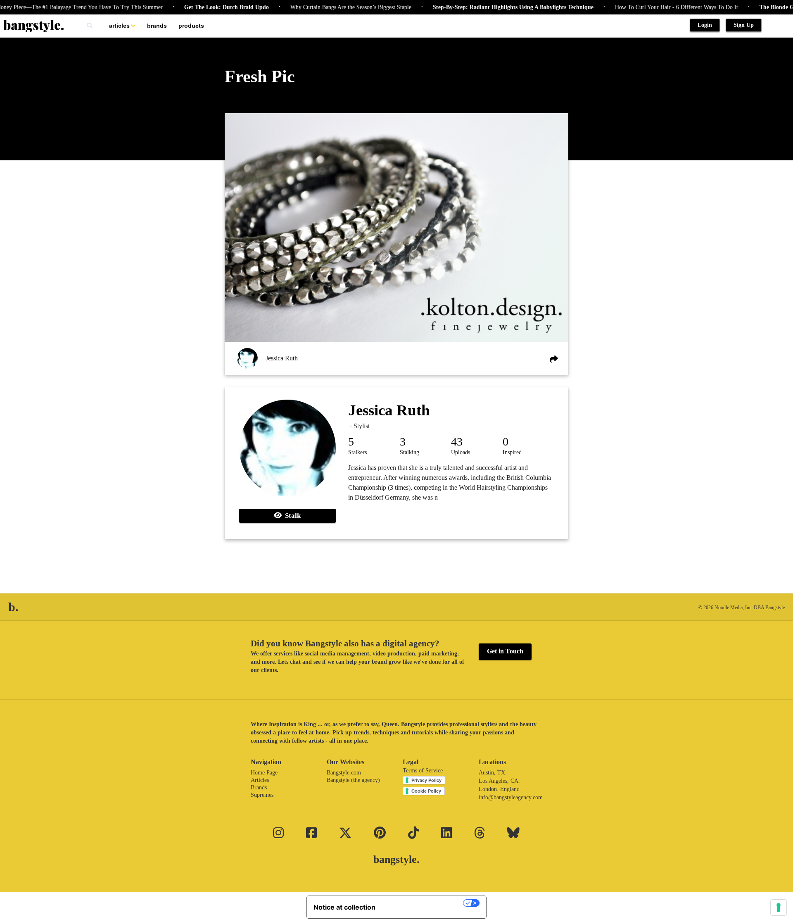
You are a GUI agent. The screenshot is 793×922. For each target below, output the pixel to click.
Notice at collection (344, 907)
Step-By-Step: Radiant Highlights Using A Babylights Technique (493, 7)
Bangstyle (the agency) (353, 780)
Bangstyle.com (344, 773)
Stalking (409, 452)
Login (705, 25)
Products (191, 25)
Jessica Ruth (282, 358)
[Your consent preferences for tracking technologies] (778, 907)
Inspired (512, 452)
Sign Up (744, 25)
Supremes (262, 795)
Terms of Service (423, 770)
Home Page (264, 773)
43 (457, 441)
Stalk (291, 515)
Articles (119, 25)
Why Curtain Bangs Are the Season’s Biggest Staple (331, 7)
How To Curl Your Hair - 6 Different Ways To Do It (656, 7)
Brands (157, 25)
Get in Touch (505, 651)
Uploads (460, 452)
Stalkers (357, 452)
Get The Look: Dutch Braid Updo (206, 7)
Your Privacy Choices (423, 903)
